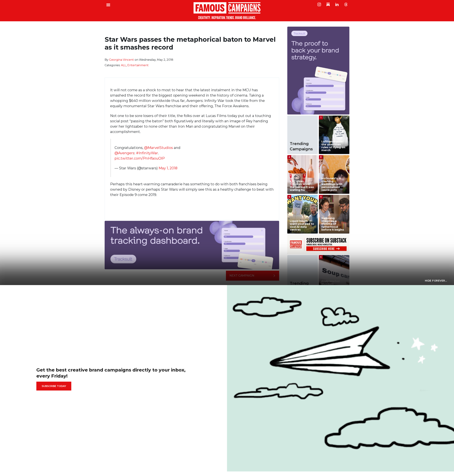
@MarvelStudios (158, 148)
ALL (123, 65)
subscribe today (54, 386)
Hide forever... (436, 280)
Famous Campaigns (227, 10)
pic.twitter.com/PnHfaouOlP (140, 158)
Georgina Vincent (121, 59)
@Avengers (124, 153)
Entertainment (138, 65)
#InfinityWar (147, 153)
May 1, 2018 (168, 168)
